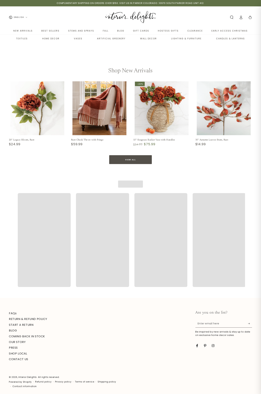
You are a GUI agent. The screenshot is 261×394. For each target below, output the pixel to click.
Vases (78, 38)
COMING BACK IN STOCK (27, 336)
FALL (105, 30)
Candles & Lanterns (230, 38)
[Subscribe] (250, 323)
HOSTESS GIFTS (168, 30)
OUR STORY (17, 342)
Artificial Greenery (111, 38)
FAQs (13, 313)
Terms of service (84, 381)
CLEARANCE (195, 30)
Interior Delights (27, 377)
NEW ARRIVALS (23, 30)
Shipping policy (107, 381)
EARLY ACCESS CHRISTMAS (229, 30)
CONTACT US (18, 359)
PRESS (13, 348)
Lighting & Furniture (186, 38)
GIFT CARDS (141, 30)
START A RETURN (21, 325)
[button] (231, 17)
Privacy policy (63, 381)
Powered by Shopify (20, 382)
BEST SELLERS (50, 30)
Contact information (24, 386)
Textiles (22, 38)
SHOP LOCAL (18, 353)
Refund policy (43, 381)
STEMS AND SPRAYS (81, 30)
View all (130, 159)
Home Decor (50, 38)
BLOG (120, 30)
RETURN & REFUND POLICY (28, 319)
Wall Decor (148, 38)
